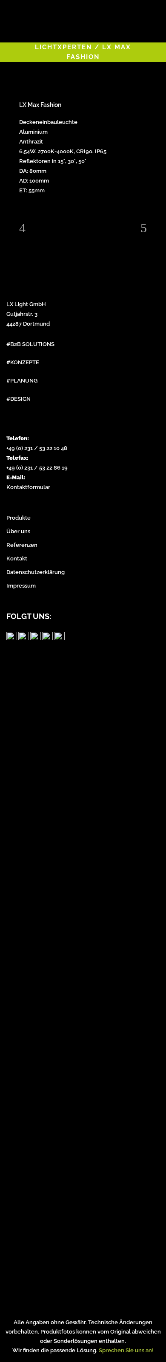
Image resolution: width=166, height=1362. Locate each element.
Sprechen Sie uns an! (126, 1350)
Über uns (18, 531)
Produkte (18, 518)
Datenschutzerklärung (35, 572)
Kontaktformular (28, 487)
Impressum (21, 586)
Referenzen (21, 545)
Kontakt (16, 558)
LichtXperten (63, 47)
